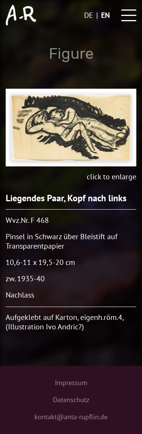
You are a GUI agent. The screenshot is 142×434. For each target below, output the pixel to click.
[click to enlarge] (71, 127)
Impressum (71, 382)
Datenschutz (71, 399)
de (88, 15)
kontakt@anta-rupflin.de (71, 416)
